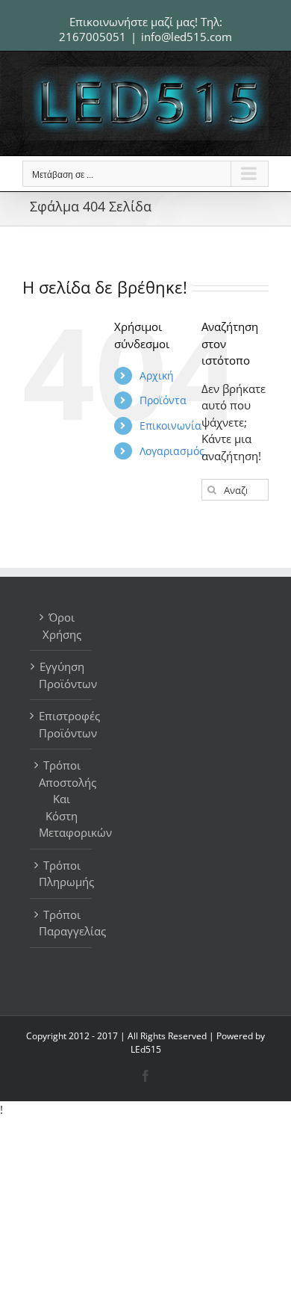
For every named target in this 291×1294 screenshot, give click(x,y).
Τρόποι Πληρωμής (61, 874)
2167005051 (92, 36)
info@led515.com (186, 36)
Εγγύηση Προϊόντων (61, 675)
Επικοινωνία (170, 425)
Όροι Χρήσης (62, 626)
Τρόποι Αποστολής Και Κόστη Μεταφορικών (61, 799)
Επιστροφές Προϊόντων (61, 724)
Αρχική (157, 375)
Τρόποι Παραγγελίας (61, 923)
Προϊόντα (163, 400)
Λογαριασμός (172, 451)
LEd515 (146, 1049)
